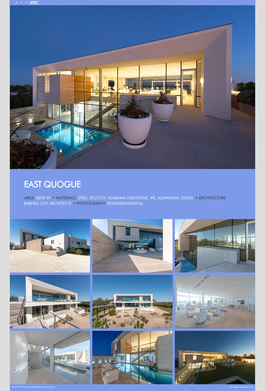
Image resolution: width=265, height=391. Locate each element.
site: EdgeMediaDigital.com (241, 386)
